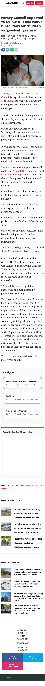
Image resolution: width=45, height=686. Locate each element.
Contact (22, 650)
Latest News (22, 630)
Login (39, 3)
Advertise (22, 647)
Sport (22, 636)
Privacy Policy (22, 643)
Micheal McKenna (12, 43)
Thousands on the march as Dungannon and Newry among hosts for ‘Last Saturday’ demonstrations (26, 609)
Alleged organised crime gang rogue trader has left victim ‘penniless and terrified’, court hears (26, 585)
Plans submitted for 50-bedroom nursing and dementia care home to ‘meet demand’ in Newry (27, 571)
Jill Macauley (14, 486)
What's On (22, 639)
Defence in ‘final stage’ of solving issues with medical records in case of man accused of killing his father (28, 597)
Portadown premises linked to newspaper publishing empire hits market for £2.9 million (27, 528)
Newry (34, 486)
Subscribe (30, 3)
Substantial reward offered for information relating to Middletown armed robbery (27, 543)
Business (22, 633)
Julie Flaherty (26, 486)
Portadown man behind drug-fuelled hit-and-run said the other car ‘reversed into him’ (27, 513)
